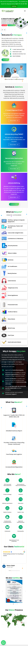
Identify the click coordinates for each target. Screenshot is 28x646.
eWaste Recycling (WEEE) (14, 134)
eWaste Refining (14, 183)
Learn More (4, 25)
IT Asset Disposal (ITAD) (14, 110)
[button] (14, 70)
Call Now (14, 6)
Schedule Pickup (11, 25)
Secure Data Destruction (14, 158)
